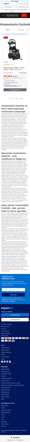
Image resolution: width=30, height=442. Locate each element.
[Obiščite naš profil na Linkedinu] (7, 362)
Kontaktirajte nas (15, 315)
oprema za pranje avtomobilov (8, 256)
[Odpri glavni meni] (2, 4)
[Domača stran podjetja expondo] (2, 34)
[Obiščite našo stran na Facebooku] (5, 362)
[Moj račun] (24, 3)
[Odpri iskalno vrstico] (18, 3)
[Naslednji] (17, 98)
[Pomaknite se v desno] (28, 15)
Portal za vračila (15, 319)
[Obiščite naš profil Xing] (10, 362)
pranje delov (21, 200)
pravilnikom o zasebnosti (8, 300)
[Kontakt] (21, 3)
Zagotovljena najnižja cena (11, 82)
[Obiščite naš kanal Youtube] (2, 362)
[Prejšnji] (11, 98)
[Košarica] (27, 3)
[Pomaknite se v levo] (1, 15)
